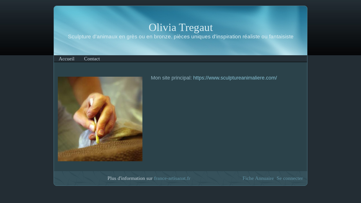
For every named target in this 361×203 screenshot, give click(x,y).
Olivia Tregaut (181, 27)
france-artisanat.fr (172, 178)
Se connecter (290, 178)
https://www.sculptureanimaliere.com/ (235, 78)
